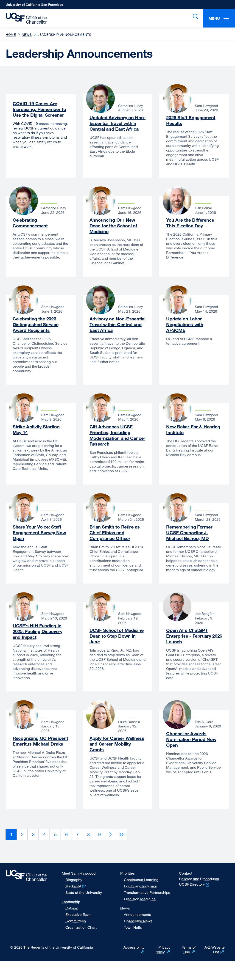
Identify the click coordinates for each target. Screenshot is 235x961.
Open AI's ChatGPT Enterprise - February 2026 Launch (194, 635)
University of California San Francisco (34, 6)
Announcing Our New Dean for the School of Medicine (113, 225)
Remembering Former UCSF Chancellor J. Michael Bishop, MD (189, 532)
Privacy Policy (163, 949)
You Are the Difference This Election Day (190, 223)
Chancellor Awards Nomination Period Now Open (191, 739)
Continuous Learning (141, 879)
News (27, 34)
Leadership (71, 901)
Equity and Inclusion (140, 886)
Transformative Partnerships (147, 892)
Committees (75, 921)
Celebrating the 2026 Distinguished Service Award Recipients (35, 324)
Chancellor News (138, 921)
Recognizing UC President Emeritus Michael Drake (40, 741)
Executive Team (78, 914)
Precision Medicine (140, 899)
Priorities (127, 873)
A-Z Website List (214, 949)
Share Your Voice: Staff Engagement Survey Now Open (39, 532)
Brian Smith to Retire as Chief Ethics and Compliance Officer (115, 532)
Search (194, 16)
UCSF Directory (194, 884)
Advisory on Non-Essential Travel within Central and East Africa (117, 324)
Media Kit (76, 886)
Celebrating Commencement (30, 223)
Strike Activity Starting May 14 (36, 429)
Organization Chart (81, 927)
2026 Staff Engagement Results (190, 120)
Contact (185, 873)
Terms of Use (189, 949)
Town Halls (133, 927)
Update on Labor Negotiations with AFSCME (184, 324)
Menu (214, 18)
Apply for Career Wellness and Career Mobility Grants (117, 743)
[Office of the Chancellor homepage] (24, 18)
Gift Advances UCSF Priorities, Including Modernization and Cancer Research (117, 435)
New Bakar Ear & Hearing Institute (193, 429)
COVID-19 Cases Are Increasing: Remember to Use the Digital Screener (39, 109)
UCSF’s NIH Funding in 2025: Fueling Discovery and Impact (37, 631)
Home (11, 34)
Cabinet (71, 908)
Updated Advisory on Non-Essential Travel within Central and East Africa (117, 123)
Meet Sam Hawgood (78, 873)
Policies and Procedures (199, 878)
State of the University (83, 892)
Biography (73, 879)
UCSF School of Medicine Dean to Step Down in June (117, 635)
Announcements (137, 914)
